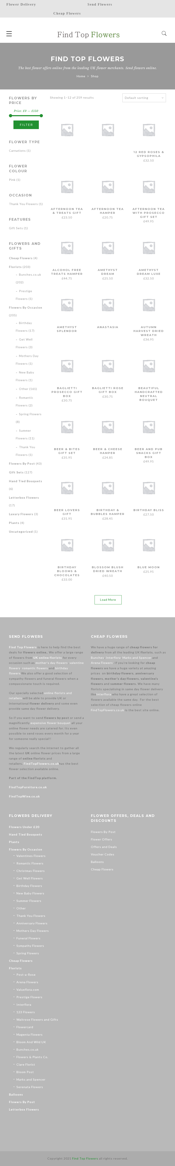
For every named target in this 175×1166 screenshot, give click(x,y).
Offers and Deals (104, 847)
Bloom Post (25, 1072)
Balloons (16, 1094)
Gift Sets (16, 228)
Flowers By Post (22, 463)
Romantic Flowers (30, 863)
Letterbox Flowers (24, 497)
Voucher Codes (102, 854)
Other (23, 389)
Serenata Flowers (29, 1087)
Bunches (97, 657)
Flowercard (24, 1027)
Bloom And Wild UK (31, 1042)
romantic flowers (35, 668)
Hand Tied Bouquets (25, 481)
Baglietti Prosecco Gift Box (67, 392)
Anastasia (107, 327)
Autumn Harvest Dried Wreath (148, 331)
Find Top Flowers (23, 647)
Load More (108, 599)
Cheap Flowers (21, 258)
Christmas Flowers (30, 871)
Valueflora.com (27, 989)
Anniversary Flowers (32, 923)
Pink (12, 179)
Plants (14, 523)
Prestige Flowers (29, 997)
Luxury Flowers (21, 514)
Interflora (113, 657)
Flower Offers (101, 839)
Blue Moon (148, 567)
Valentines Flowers (31, 856)
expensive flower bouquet (51, 723)
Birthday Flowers (29, 886)
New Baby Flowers (30, 893)
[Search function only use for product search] (164, 33)
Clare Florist (25, 1064)
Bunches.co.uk (30, 274)
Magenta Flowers (29, 1034)
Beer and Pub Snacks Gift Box (149, 453)
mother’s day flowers (52, 663)
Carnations (17, 150)
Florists (15, 267)
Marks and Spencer (137, 657)
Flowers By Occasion (25, 307)
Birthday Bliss (148, 510)
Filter (26, 124)
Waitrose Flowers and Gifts (37, 1019)
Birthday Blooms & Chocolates (67, 571)
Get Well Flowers (29, 878)
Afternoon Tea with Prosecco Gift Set (149, 213)
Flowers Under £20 (24, 827)
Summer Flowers (28, 901)
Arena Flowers (102, 663)
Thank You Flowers (23, 204)
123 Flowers (25, 1012)
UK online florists (47, 657)
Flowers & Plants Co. (32, 1057)
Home (81, 76)
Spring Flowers (30, 414)
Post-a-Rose (26, 974)
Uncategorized (21, 531)
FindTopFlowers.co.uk (41, 763)
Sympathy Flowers (30, 945)
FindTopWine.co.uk (24, 796)
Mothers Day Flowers (32, 931)
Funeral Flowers (28, 938)
